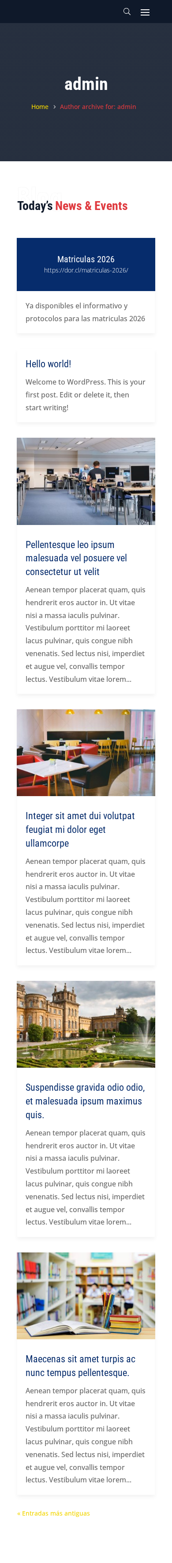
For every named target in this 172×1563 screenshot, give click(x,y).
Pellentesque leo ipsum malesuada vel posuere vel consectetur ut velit (76, 558)
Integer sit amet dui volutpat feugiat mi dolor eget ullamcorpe (80, 829)
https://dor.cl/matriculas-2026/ (86, 270)
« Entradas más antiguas (53, 1513)
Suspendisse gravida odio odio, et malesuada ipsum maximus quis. (85, 1101)
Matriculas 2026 (86, 259)
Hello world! (48, 363)
